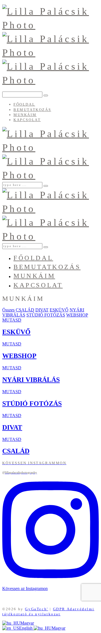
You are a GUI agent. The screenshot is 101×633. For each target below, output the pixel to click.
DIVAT (42, 310)
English (26, 628)
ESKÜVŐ (59, 310)
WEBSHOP (77, 315)
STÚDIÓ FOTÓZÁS (45, 315)
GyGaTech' (36, 609)
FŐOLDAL (24, 104)
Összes (8, 310)
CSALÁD (25, 310)
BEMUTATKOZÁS (32, 110)
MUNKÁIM (24, 115)
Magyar (27, 623)
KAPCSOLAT (27, 120)
